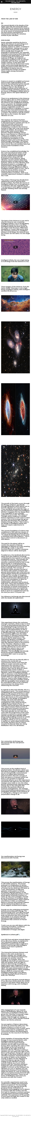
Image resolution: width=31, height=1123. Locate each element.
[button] (1, 1)
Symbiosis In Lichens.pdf (9, 934)
